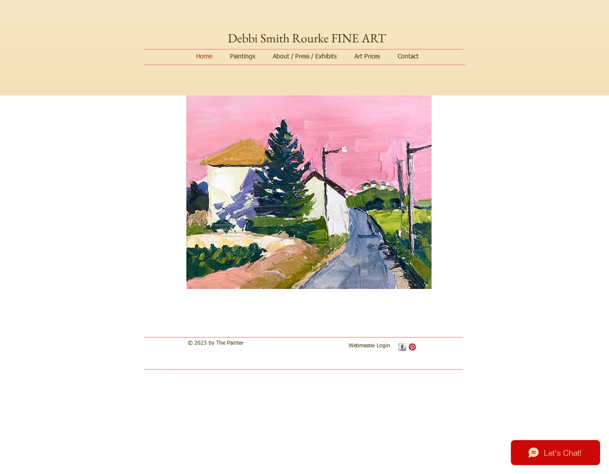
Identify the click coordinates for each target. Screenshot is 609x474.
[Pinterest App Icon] (412, 347)
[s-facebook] (402, 347)
